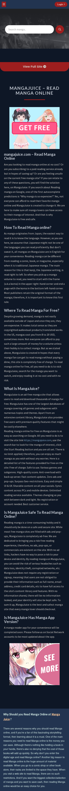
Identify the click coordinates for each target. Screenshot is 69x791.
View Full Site (33, 66)
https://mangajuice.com (37, 440)
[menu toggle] (4, 4)
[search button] (60, 29)
